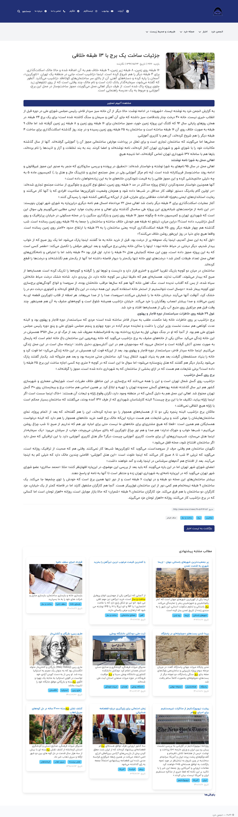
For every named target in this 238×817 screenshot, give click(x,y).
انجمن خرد (217, 31)
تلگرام (72, 11)
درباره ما (38, 11)
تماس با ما (56, 11)
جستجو (26, 11)
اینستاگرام (88, 11)
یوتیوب (105, 11)
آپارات (121, 11)
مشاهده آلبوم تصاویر (119, 103)
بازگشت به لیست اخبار (199, 528)
